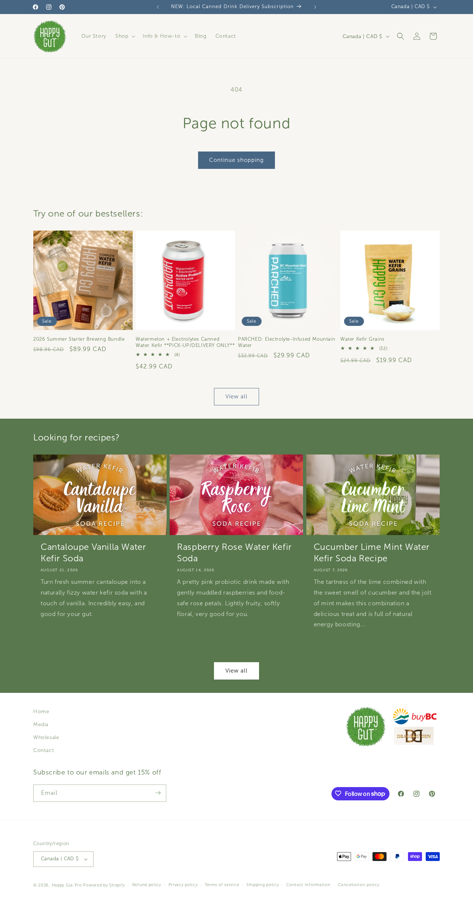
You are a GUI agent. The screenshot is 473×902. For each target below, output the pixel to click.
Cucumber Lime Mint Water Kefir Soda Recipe (372, 552)
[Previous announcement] (158, 7)
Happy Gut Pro (67, 885)
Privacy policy (183, 885)
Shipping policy (262, 885)
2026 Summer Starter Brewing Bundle (79, 339)
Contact (43, 750)
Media (40, 724)
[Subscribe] (158, 792)
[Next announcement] (315, 7)
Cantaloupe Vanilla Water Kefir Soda (93, 552)
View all (236, 396)
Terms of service (222, 885)
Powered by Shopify (104, 885)
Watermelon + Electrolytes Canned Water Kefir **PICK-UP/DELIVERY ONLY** (185, 342)
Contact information (308, 885)
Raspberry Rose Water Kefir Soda (234, 552)
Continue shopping (236, 160)
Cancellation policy (358, 885)
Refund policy (146, 885)
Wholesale (46, 738)
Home (41, 711)
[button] (124, 36)
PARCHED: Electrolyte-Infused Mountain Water (286, 342)
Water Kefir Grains (362, 339)
